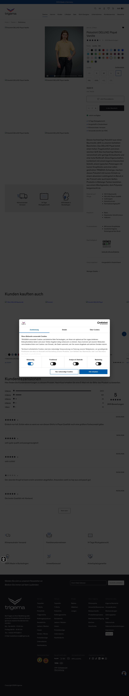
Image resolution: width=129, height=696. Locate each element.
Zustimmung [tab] (34, 330)
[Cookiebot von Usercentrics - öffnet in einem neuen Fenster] (99, 323)
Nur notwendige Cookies (64, 372)
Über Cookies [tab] (95, 330)
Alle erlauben (93, 372)
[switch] (53, 363)
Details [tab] (64, 330)
